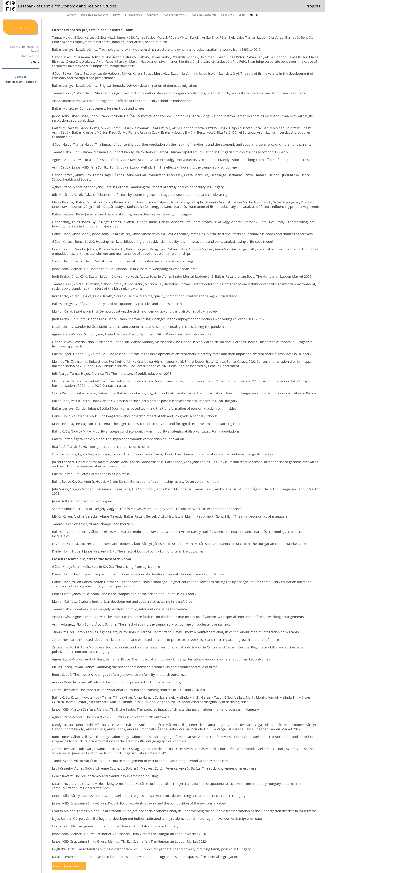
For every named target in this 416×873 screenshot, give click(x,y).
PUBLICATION (133, 15)
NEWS (116, 15)
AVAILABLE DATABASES (94, 15)
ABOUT (71, 15)
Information (30, 56)
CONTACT (153, 15)
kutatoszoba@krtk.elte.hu (20, 81)
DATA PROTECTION (175, 15)
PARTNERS (227, 15)
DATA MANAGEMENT (203, 15)
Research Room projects (66, 866)
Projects (33, 61)
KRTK (242, 15)
